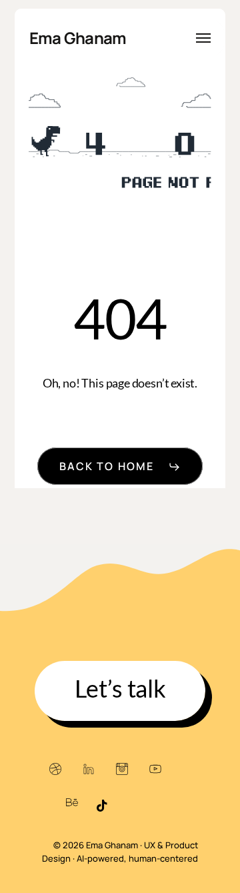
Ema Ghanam (78, 38)
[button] (203, 38)
